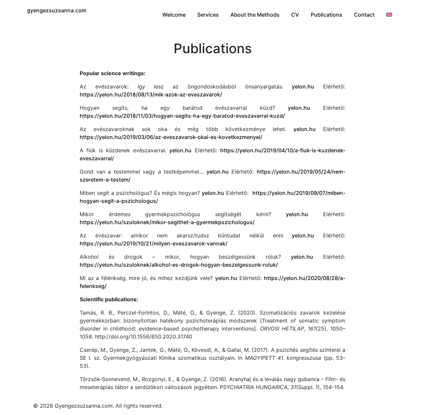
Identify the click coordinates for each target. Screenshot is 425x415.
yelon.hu (303, 86)
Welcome (174, 14)
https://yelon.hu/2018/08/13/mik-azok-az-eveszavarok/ (151, 94)
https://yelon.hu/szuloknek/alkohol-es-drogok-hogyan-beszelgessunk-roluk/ (179, 264)
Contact (364, 14)
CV (295, 14)
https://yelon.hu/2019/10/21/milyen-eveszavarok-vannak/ (153, 243)
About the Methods (255, 14)
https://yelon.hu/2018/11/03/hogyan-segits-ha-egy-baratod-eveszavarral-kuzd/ (182, 115)
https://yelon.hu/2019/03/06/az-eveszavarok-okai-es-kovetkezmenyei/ (171, 137)
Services (208, 14)
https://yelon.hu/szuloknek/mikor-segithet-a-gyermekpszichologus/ (167, 222)
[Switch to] (389, 15)
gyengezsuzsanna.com (56, 10)
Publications (326, 14)
